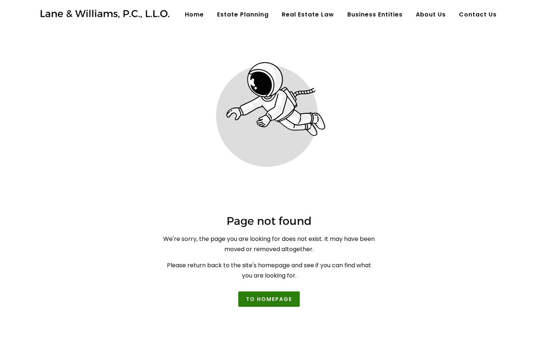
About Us (431, 14)
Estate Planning (243, 14)
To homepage (269, 299)
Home (194, 14)
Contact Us (478, 14)
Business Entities (375, 14)
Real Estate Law (308, 14)
